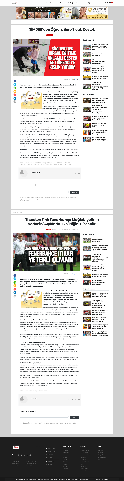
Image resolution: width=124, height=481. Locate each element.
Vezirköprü (46, 98)
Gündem (41, 3)
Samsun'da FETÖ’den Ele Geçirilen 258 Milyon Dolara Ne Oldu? (100, 118)
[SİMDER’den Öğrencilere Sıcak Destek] (46, 57)
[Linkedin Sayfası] (25, 455)
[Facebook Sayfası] (13, 455)
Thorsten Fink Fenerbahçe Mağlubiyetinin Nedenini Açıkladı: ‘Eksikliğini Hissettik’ (100, 86)
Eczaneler (83, 457)
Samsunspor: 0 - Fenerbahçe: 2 (97, 55)
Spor (47, 3)
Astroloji (100, 459)
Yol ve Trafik (84, 452)
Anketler (100, 452)
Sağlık (72, 3)
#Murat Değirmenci (46, 164)
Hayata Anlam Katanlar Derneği (30, 149)
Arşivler (50, 458)
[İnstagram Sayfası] (19, 455)
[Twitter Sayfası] (16, 455)
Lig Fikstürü (84, 459)
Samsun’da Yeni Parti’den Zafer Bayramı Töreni (100, 77)
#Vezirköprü (60, 163)
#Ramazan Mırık (57, 164)
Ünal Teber (23, 121)
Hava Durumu (85, 450)
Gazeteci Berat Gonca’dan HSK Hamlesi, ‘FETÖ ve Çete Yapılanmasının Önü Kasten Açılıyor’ (100, 109)
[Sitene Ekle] (34, 455)
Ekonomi (66, 3)
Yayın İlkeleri (15, 463)
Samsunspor (47, 291)
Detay (98, 479)
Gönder (74, 192)
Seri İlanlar (83, 466)
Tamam (105, 479)
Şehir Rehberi (84, 468)
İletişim (50, 464)
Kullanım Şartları (31, 461)
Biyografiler (101, 455)
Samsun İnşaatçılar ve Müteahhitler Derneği (57, 92)
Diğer (90, 3)
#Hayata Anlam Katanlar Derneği (29, 164)
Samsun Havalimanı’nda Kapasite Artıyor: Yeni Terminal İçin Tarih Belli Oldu (100, 47)
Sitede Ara (101, 450)
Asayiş (59, 3)
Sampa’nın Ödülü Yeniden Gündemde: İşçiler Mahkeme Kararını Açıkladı (100, 69)
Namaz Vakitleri (85, 455)
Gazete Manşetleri (86, 471)
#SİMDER (67, 163)
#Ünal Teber (67, 164)
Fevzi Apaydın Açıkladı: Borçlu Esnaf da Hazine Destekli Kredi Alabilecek (100, 139)
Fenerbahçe (47, 293)
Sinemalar (83, 464)
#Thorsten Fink (43, 391)
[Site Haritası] (31, 455)
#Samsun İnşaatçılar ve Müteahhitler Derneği (33, 163)
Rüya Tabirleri (102, 457)
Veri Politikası (15, 466)
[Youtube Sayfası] (22, 455)
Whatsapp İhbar (31, 463)
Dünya (78, 3)
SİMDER (58, 96)
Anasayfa (15, 22)
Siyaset (52, 3)
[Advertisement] (5, 53)
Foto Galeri (51, 448)
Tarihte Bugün (85, 462)
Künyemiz (51, 461)
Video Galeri (52, 451)
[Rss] (28, 455)
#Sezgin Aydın (51, 163)
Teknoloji (65, 468)
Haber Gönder (30, 466)
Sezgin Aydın (53, 153)
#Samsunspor (24, 391)
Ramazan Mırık (73, 119)
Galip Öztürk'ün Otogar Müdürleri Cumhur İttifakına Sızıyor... (99, 125)
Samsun (34, 3)
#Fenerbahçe (33, 391)
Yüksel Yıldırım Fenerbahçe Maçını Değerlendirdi (98, 61)
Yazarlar (50, 455)
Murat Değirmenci (65, 111)
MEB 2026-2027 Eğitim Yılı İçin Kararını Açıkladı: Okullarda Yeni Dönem (100, 100)
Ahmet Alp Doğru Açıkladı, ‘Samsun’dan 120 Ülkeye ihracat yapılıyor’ (100, 132)
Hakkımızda (15, 461)
